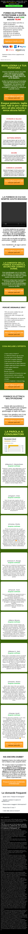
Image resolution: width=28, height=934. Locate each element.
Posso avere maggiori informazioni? (14, 804)
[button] (14, 796)
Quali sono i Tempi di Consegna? (13, 796)
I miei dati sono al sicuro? (11, 811)
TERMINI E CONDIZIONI (8, 818)
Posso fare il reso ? (9, 807)
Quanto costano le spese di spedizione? (11, 800)
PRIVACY (2, 818)
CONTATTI (14, 818)
